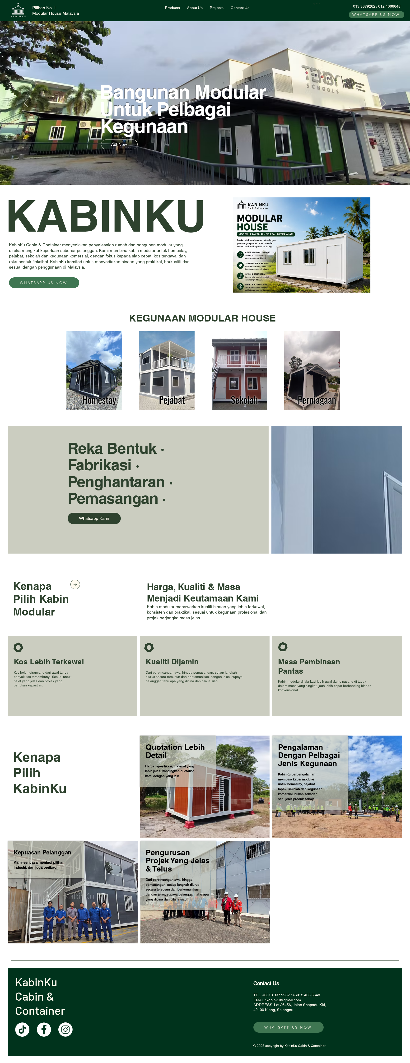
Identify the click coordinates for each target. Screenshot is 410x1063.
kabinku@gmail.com (283, 1000)
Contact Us (266, 983)
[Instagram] (65, 1029)
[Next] (384, 103)
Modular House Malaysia (55, 13)
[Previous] (26, 103)
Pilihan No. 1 (44, 7)
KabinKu (37, 982)
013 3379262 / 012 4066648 (377, 6)
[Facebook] (44, 1029)
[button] (317, 4)
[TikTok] (22, 1029)
